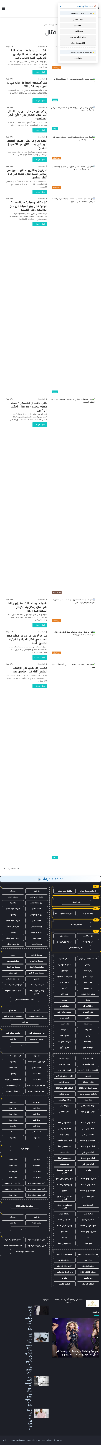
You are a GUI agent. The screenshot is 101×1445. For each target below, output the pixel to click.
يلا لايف (25, 1022)
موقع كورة (25, 1148)
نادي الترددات (88, 1012)
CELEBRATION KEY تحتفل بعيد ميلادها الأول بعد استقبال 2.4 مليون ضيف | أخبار (76, 1353)
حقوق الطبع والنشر (17, 1440)
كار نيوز (64, 988)
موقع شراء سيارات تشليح (13, 984)
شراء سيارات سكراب (13, 978)
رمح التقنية (88, 1023)
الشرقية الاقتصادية (64, 976)
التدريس (88, 1076)
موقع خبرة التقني (88, 994)
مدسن (64, 1000)
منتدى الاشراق (88, 1082)
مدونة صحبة (88, 1041)
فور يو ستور (64, 1164)
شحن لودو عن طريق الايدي (64, 1206)
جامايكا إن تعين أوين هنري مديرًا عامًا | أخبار (29, 1419)
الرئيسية (52, 24)
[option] (75, 1338)
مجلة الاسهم (88, 976)
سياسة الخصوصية (33, 1440)
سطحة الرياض (36, 955)
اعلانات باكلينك (64, 1284)
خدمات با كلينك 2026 (88, 1272)
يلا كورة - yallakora (13, 1085)
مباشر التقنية (64, 1035)
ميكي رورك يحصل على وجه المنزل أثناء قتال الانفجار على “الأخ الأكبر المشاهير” (27, 115)
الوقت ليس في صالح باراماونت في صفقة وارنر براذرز (28, 1318)
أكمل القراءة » (39, 72)
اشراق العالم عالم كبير (64, 1076)
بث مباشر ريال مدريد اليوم (13, 1016)
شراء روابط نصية (88, 1064)
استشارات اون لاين (64, 1012)
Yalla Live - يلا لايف (13, 1079)
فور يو (64, 1190)
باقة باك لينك (88, 913)
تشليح (36, 978)
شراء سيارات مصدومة (13, 990)
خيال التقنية (88, 970)
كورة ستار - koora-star (13, 1055)
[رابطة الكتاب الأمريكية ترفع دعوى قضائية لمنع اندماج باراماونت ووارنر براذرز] (41, 1381)
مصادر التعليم (64, 1094)
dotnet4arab (41, 46)
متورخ (88, 1000)
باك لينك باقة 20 (64, 1260)
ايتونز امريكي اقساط (64, 1184)
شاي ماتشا (88, 1243)
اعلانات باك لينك (88, 1284)
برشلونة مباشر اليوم (13, 1033)
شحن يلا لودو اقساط (64, 1140)
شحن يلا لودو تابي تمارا (64, 1178)
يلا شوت (37, 891)
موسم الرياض (64, 1082)
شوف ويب (64, 970)
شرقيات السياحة (64, 1041)
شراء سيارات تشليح (37, 984)
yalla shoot (13, 891)
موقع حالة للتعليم (88, 1105)
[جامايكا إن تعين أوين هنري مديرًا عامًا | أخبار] (41, 1413)
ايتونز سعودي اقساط (88, 1140)
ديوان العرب (88, 1278)
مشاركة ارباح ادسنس (64, 891)
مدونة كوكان (64, 982)
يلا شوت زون (36, 1222)
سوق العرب (88, 1260)
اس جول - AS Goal (13, 1091)
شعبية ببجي (88, 1213)
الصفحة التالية (13, 868)
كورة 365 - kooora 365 (36, 1091)
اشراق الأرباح (64, 1047)
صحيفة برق (64, 935)
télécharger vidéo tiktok (25, 1251)
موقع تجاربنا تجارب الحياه (64, 1272)
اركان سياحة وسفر (76, 947)
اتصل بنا (6, 1440)
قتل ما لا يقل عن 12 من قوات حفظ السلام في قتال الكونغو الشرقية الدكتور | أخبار (27, 639)
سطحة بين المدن (36, 961)
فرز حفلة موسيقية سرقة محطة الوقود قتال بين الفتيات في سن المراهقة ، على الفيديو (28, 206)
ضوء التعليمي (88, 935)
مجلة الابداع (64, 1006)
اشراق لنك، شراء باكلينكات (88, 1070)
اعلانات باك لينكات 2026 (24, 1206)
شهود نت (64, 1029)
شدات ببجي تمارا (64, 1122)
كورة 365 (36, 1010)
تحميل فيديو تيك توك (13, 1239)
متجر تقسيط (64, 1152)
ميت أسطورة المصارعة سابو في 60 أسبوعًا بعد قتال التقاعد (27, 84)
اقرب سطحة (12, 973)
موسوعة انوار (88, 1047)
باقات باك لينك (64, 1064)
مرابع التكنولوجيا (64, 964)
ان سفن (88, 964)
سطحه (13, 955)
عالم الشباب (76, 902)
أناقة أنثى (64, 994)
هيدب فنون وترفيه (88, 1111)
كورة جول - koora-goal (36, 1061)
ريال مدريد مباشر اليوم (37, 1033)
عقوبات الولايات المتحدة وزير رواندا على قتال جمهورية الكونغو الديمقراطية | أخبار (27, 607)
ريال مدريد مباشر (36, 902)
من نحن (59, 1440)
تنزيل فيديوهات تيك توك (36, 1245)
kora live (12, 1102)
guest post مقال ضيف (64, 1254)
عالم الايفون (88, 982)
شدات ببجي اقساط (88, 1122)
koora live (13, 1067)
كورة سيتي (13, 1010)
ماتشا (64, 1237)
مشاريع (64, 1278)
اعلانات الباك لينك (64, 1070)
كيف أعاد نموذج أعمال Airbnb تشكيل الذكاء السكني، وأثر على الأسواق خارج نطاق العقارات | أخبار (28, 1353)
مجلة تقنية (88, 1099)
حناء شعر (64, 1231)
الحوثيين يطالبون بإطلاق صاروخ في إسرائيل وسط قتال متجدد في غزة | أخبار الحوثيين (27, 174)
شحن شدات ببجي (88, 1196)
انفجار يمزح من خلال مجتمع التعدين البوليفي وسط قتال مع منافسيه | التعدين (27, 144)
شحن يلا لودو (88, 1205)
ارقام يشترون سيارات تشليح (36, 992)
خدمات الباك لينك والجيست (88, 1254)
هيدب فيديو (64, 1018)
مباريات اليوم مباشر (37, 896)
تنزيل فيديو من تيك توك (37, 1239)
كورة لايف (36, 1108)
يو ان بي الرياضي (64, 1099)
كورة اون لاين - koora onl (36, 1085)
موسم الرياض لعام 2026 (88, 1088)
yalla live (24, 1044)
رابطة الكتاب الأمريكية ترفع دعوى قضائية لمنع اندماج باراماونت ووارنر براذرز (28, 1391)
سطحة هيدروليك (13, 961)
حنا (88, 1237)
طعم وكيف (88, 1029)
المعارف (88, 1018)
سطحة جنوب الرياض (36, 973)
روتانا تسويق (88, 1006)
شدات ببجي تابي (64, 1128)
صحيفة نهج (88, 988)
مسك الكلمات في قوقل (88, 958)
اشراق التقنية (64, 958)
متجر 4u (88, 1170)
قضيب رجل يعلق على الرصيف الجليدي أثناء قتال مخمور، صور (30, 669)
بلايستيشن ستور (88, 1219)
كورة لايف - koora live (36, 1183)
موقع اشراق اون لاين (64, 941)
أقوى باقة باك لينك (64, 1266)
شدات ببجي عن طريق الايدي (64, 1171)
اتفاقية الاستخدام (48, 1440)
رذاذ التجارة (64, 1023)
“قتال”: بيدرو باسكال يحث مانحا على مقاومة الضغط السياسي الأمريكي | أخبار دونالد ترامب (29, 54)
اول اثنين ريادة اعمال (88, 891)
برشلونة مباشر (13, 896)
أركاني (88, 1035)
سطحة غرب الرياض (13, 967)
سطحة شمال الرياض (36, 967)
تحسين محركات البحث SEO (64, 913)
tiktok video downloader (13, 1245)
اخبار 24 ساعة (64, 1105)
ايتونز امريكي (64, 1134)
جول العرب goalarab (36, 1016)
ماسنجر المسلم (76, 924)
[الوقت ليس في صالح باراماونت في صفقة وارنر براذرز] (41, 1310)
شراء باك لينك (88, 1058)
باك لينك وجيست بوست (88, 1094)
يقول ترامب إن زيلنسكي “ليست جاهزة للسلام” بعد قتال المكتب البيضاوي (29, 406)
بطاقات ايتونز (64, 1213)
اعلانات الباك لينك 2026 (64, 1088)
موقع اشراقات (88, 941)
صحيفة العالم (64, 1111)
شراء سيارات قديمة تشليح (24, 999)
